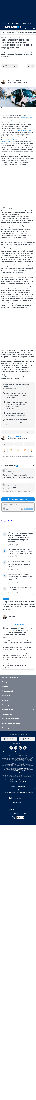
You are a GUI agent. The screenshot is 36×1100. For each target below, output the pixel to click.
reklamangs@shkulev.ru (26, 776)
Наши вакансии (7, 709)
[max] (20, 748)
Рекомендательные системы (18, 786)
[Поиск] (25, 27)
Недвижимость (6, 23)
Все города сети (7, 728)
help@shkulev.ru (22, 772)
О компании (6, 700)
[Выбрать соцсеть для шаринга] (33, 66)
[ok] (25, 748)
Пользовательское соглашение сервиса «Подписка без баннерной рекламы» (18, 789)
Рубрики (5, 686)
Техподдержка (7, 714)
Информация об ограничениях (18, 781)
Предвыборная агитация (10, 719)
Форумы (30, 23)
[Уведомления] (30, 27)
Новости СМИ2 (6, 521)
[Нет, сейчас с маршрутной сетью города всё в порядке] (4, 413)
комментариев (11, 66)
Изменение (19, 444)
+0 (27, 480)
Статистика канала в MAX (11, 723)
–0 (32, 480)
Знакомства (16, 23)
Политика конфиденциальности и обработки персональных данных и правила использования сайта (18, 793)
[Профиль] (34, 27)
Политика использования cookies (18, 784)
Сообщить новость (8, 682)
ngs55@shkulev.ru (25, 768)
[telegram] (11, 748)
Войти (7, 509)
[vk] (15, 748)
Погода (24, 23)
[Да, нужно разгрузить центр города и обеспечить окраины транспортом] (4, 393)
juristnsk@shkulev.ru (20, 770)
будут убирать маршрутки (21, 130)
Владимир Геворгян (14, 437)
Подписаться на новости (10, 677)
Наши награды (7, 705)
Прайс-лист (6, 696)
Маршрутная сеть (7, 444)
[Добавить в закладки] (28, 66)
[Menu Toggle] (2, 27)
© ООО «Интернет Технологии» (18, 813)
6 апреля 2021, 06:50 (6, 60)
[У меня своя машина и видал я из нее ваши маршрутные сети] (4, 420)
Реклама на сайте (8, 691)
